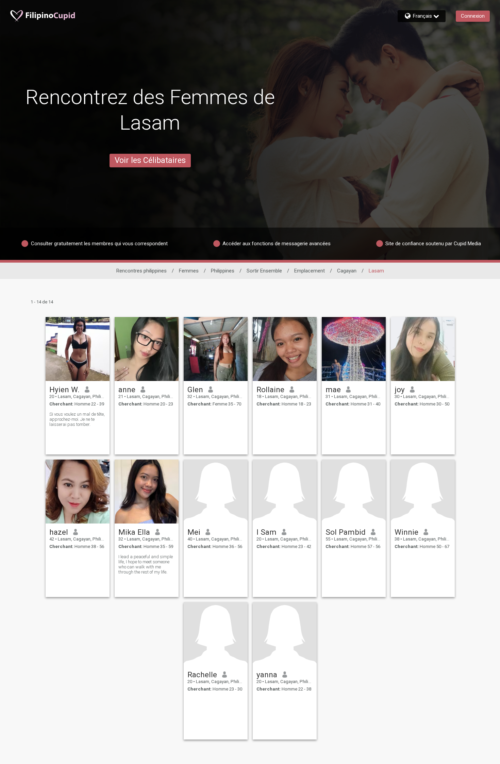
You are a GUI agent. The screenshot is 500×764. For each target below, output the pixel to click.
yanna (266, 674)
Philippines (222, 271)
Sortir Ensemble (264, 271)
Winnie (406, 532)
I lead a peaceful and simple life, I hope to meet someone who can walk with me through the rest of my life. (145, 564)
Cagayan (346, 271)
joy (400, 389)
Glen (195, 389)
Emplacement (309, 271)
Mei (193, 532)
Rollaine (270, 389)
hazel (58, 532)
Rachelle (202, 674)
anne (126, 389)
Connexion (473, 16)
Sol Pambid (346, 532)
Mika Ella (134, 532)
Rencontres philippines (141, 271)
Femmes (189, 271)
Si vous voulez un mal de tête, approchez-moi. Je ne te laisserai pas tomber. (77, 419)
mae (333, 389)
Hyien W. (64, 389)
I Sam (266, 532)
